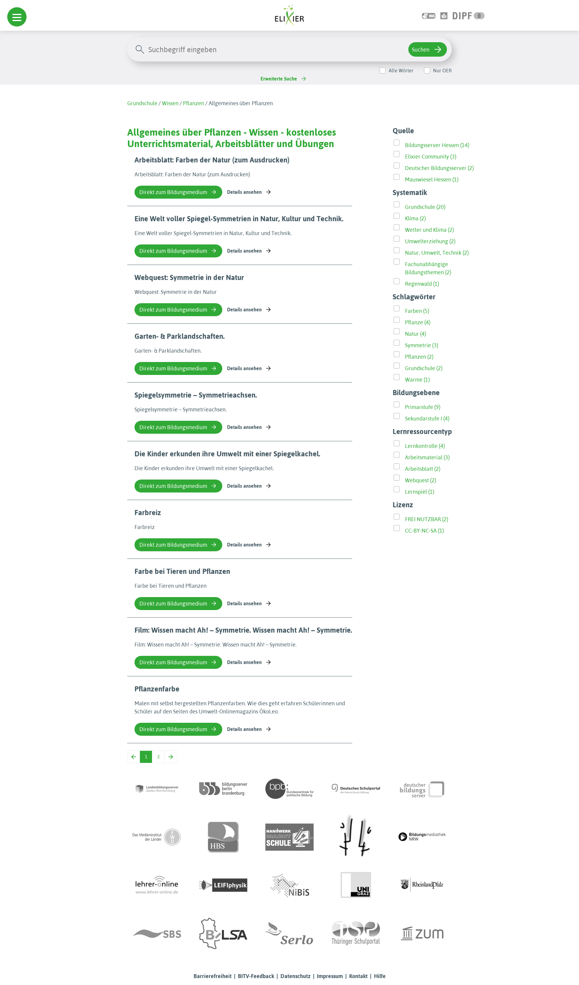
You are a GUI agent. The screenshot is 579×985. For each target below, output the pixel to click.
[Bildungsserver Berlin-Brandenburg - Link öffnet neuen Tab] (223, 789)
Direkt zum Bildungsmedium (173, 192)
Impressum (330, 976)
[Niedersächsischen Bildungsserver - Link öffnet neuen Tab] (289, 885)
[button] (17, 17)
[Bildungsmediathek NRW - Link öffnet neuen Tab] (422, 837)
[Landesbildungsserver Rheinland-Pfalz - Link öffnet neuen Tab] (422, 885)
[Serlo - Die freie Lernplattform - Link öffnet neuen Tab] (289, 933)
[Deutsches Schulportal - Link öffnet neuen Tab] (356, 789)
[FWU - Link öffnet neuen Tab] (157, 837)
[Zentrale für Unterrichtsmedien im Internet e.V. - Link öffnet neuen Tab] (422, 933)
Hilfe (380, 976)
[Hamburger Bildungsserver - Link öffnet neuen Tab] (223, 837)
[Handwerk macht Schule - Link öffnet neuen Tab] (289, 837)
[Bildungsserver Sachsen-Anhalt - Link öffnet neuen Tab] (223, 933)
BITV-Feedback (256, 976)
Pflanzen (193, 103)
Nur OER (442, 70)
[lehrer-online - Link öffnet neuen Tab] (157, 885)
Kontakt (358, 976)
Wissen (170, 103)
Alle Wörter (401, 70)
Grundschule (142, 103)
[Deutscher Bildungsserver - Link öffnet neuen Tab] (422, 789)
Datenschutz (295, 976)
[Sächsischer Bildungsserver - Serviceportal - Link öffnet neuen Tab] (157, 933)
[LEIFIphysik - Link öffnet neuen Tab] (223, 885)
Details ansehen (244, 192)
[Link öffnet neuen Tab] (469, 15)
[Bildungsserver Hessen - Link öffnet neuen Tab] (356, 837)
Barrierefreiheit (213, 976)
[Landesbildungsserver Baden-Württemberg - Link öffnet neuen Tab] (157, 789)
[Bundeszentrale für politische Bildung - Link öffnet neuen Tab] (289, 789)
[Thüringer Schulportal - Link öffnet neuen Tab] (356, 933)
